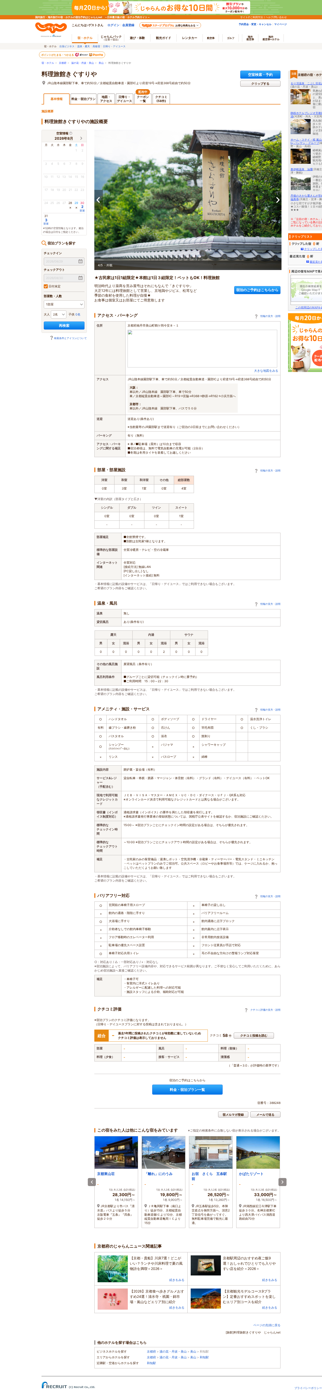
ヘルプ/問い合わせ (276, 17)
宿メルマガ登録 (233, 1114)
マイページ (280, 24)
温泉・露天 (83, 46)
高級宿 (96, 46)
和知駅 (204, 1357)
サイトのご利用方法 (251, 17)
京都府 (62, 63)
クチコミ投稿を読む (253, 1035)
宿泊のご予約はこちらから (257, 290)
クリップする (260, 83)
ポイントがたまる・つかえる (57, 54)
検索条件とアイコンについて (70, 338)
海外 (250, 38)
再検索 (64, 325)
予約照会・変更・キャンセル (255, 24)
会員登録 (128, 25)
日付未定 (54, 286)
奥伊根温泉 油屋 (302, 169)
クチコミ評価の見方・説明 (265, 1009)
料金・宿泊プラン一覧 (187, 1089)
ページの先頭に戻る (266, 1325)
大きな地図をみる (266, 370)
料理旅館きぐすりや (69, 74)
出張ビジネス (66, 46)
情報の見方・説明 (270, 315)
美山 (101, 63)
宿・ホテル (48, 63)
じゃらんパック (111, 38)
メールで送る (265, 1114)
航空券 (211, 37)
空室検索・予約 (260, 74)
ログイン (113, 25)
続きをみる (176, 1280)
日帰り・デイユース (114, 46)
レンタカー (189, 38)
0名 (77, 314)
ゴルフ (230, 37)
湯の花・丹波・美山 (82, 63)
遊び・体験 (137, 38)
